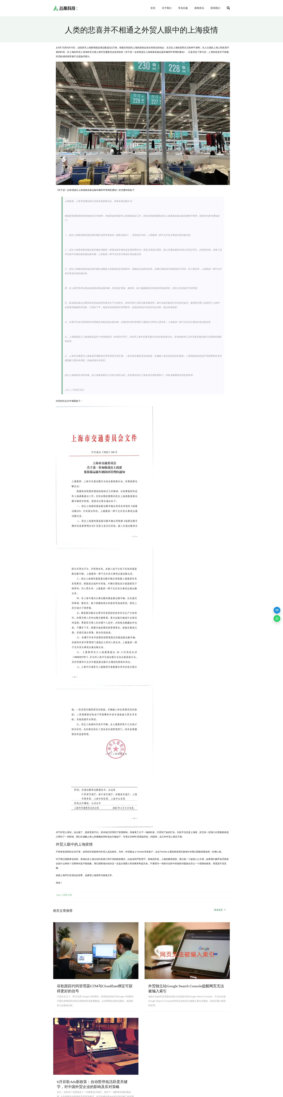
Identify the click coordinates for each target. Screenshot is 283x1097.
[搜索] (228, 8)
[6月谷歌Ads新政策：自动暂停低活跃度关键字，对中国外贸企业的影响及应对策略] (95, 1046)
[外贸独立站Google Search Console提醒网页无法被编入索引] (187, 950)
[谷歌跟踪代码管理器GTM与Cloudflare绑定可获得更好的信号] (95, 950)
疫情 (70, 895)
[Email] (277, 610)
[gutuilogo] (65, 6)
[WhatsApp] (277, 618)
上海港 (64, 895)
